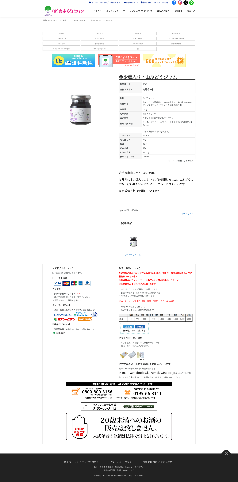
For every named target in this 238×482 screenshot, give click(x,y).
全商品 (61, 33)
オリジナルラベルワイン (61, 49)
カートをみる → (188, 213)
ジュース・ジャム (138, 38)
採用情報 (147, 2)
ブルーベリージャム (133, 254)
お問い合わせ (162, 2)
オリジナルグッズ (100, 49)
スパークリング (61, 38)
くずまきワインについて (141, 11)
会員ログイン (132, 2)
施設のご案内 (163, 11)
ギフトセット (99, 38)
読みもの (191, 11)
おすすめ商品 (99, 43)
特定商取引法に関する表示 (157, 461)
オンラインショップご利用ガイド (105, 2)
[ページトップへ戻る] (226, 453)
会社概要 (178, 11)
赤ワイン (100, 33)
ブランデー (61, 43)
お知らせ (98, 11)
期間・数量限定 (176, 43)
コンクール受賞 (137, 43)
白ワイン (138, 33)
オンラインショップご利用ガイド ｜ (85, 461)
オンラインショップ (115, 11)
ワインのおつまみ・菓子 (176, 38)
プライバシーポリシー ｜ (124, 461)
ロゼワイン (176, 33)
